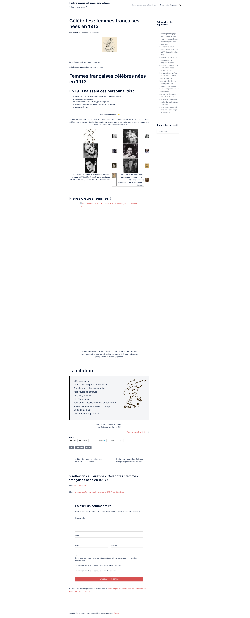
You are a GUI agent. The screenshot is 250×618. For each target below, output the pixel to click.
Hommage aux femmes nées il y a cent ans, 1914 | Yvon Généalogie (99, 492)
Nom (77, 536)
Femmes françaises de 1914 (137, 432)
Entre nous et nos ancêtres (89, 3)
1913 (71, 447)
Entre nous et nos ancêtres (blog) (144, 5)
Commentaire (80, 518)
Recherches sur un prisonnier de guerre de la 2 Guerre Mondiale (169, 49)
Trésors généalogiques (168, 5)
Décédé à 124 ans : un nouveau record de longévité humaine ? (168, 60)
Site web (114, 546)
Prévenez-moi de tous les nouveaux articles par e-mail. (97, 571)
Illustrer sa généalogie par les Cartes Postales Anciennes (169, 102)
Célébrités (79, 447)
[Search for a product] (180, 5)
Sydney (117, 613)
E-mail (77, 546)
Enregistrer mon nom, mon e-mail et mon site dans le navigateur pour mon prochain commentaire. (106, 559)
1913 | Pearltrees (80, 485)
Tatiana (75, 32)
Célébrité (95, 32)
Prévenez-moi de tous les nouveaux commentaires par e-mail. (100, 566)
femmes (88, 447)
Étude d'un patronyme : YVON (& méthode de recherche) (169, 67)
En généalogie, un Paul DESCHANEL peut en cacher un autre (168, 75)
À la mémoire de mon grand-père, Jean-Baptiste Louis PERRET (168, 83)
